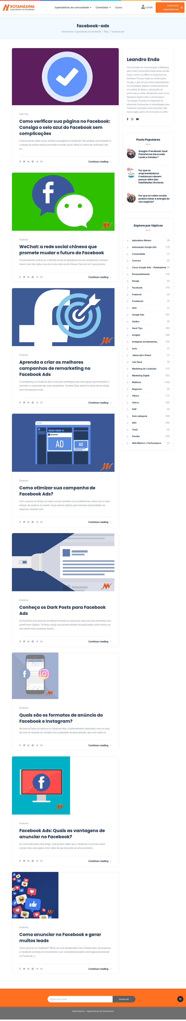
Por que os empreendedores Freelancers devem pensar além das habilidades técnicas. (151, 176)
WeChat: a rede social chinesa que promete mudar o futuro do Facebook (61, 250)
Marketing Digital (140, 375)
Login (148, 7)
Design (135, 281)
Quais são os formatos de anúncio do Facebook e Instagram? (61, 718)
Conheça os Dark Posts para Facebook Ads (62, 610)
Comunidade (138, 254)
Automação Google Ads (144, 247)
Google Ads (138, 314)
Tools (135, 429)
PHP (134, 409)
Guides (135, 321)
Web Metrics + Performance (146, 443)
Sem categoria (139, 416)
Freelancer (137, 301)
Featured (136, 294)
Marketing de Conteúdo (144, 368)
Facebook (23, 239)
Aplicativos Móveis (141, 240)
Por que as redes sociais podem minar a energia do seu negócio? (153, 198)
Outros (135, 402)
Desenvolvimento (141, 274)
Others (135, 395)
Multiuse (136, 382)
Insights (136, 335)
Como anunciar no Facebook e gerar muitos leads (60, 937)
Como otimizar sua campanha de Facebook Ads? (57, 491)
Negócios (137, 389)
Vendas (136, 436)
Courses (136, 260)
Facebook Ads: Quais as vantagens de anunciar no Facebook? (62, 833)
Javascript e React (141, 355)
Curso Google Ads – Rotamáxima (149, 267)
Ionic (134, 348)
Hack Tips (23, 114)
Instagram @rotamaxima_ (145, 341)
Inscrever (124, 999)
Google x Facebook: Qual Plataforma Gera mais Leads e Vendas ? (153, 154)
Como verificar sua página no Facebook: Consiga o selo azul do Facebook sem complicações (64, 127)
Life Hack (137, 362)
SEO (134, 423)
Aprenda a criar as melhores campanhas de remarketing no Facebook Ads (54, 368)
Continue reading (98, 161)
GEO (134, 308)
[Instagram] (180, 999)
